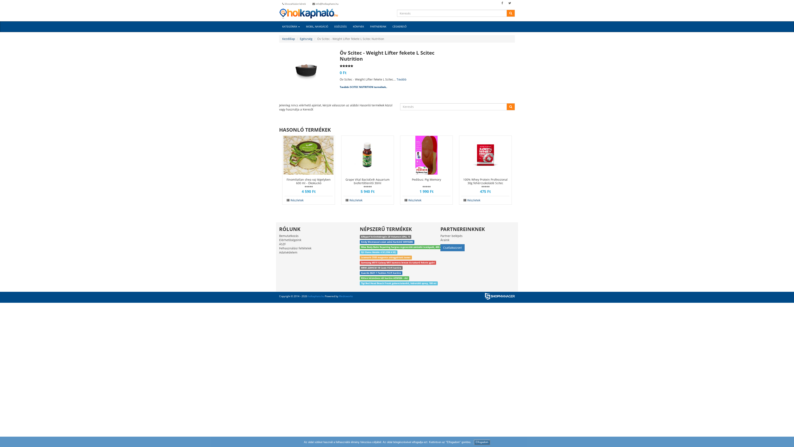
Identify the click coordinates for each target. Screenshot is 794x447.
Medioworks (346, 296)
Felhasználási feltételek (295, 248)
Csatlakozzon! (452, 248)
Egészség (340, 26)
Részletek (297, 200)
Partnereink (378, 26)
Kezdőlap (288, 39)
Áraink (444, 240)
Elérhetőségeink (290, 240)
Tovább (402, 79)
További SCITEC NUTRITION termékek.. (363, 87)
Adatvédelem (288, 252)
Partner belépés (451, 236)
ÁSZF (282, 244)
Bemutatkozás (289, 236)
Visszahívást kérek (295, 4)
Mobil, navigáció (317, 26)
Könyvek (358, 26)
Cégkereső (399, 26)
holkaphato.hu (316, 296)
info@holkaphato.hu (326, 4)
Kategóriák (290, 26)
